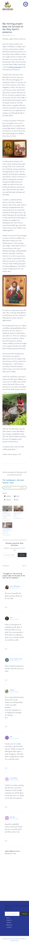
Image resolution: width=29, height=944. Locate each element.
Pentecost (5, 482)
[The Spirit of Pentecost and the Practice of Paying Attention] (7, 508)
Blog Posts (9, 925)
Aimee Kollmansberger (15, 586)
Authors (8, 922)
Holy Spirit (20, 480)
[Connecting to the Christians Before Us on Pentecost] (7, 525)
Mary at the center (16, 67)
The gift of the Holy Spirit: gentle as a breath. (18, 513)
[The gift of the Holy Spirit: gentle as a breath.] (18, 508)
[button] (25, 4)
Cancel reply (12, 853)
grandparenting (11, 480)
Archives (9, 927)
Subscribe (22, 555)
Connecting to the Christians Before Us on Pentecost (7, 530)
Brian (11, 617)
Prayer (12, 482)
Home (8, 918)
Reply (6, 607)
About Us (9, 920)
